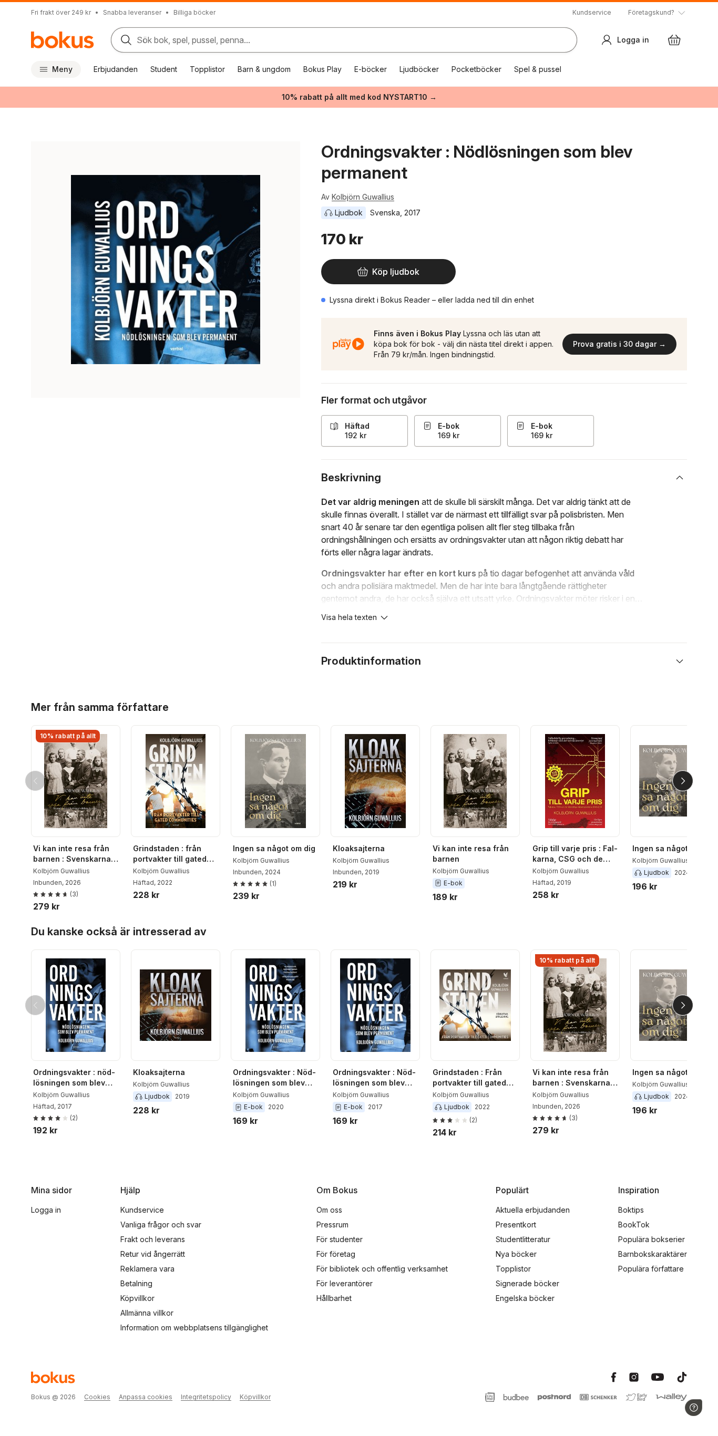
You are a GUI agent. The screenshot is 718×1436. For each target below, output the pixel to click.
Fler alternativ (359, 377)
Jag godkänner (359, 346)
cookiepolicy (436, 312)
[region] (359, 288)
